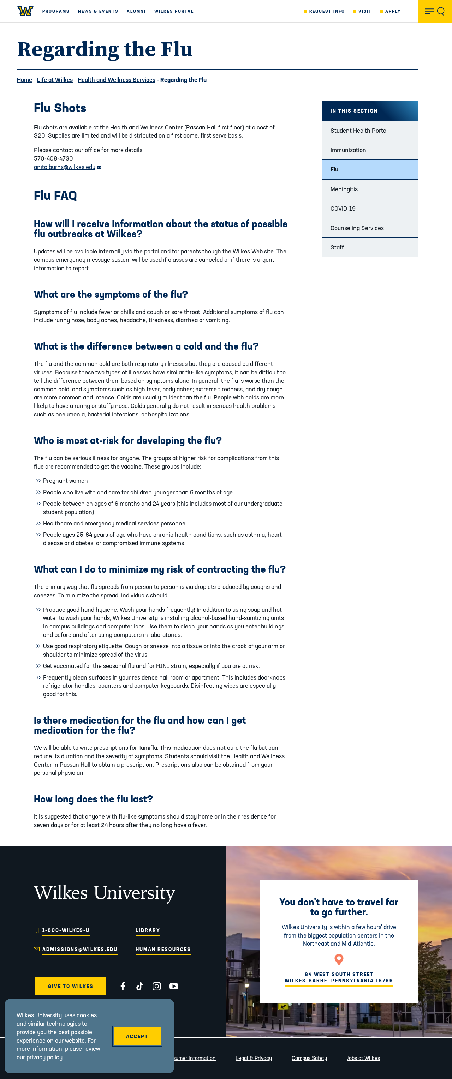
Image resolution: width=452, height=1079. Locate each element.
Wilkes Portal (174, 11)
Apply (393, 11)
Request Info (327, 11)
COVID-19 (343, 208)
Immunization (348, 149)
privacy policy (44, 1057)
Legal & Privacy (254, 1058)
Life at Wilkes (55, 79)
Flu (334, 169)
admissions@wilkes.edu (80, 949)
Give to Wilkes (71, 986)
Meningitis (344, 189)
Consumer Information (189, 1058)
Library (148, 930)
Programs (56, 11)
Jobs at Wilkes (363, 1058)
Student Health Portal (359, 130)
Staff (337, 247)
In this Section (354, 111)
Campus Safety (309, 1058)
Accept (137, 1036)
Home (24, 79)
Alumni (136, 11)
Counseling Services (357, 227)
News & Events (98, 11)
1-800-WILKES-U (66, 930)
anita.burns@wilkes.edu (67, 166)
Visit (365, 11)
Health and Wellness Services (116, 79)
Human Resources (163, 949)
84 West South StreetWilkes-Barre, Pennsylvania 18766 (339, 977)
